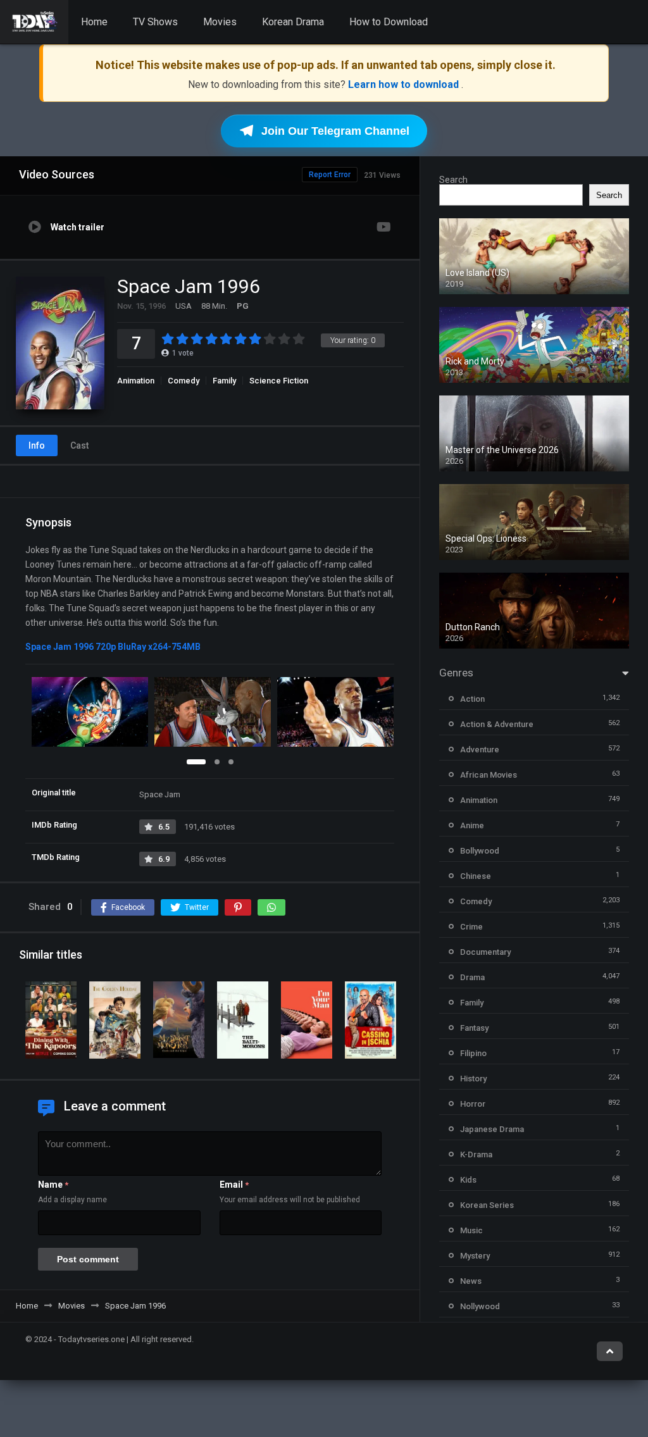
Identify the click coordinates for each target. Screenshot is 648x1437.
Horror (472, 1104)
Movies (220, 22)
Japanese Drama (492, 1129)
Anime (472, 825)
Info (36, 445)
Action (472, 699)
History (473, 1078)
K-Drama (476, 1154)
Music (471, 1230)
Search (453, 180)
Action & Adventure (496, 724)
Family (224, 380)
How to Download (388, 22)
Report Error (330, 174)
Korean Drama (293, 22)
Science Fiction (278, 380)
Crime (471, 926)
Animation (135, 380)
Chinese (475, 876)
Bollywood (479, 850)
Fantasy (474, 1028)
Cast (79, 445)
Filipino (473, 1053)
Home (94, 22)
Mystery (475, 1255)
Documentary (485, 952)
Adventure (479, 749)
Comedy (183, 380)
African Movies (488, 775)
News (471, 1281)
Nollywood (480, 1306)
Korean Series (487, 1205)
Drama (472, 977)
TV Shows (155, 22)
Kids (468, 1180)
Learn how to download (404, 84)
